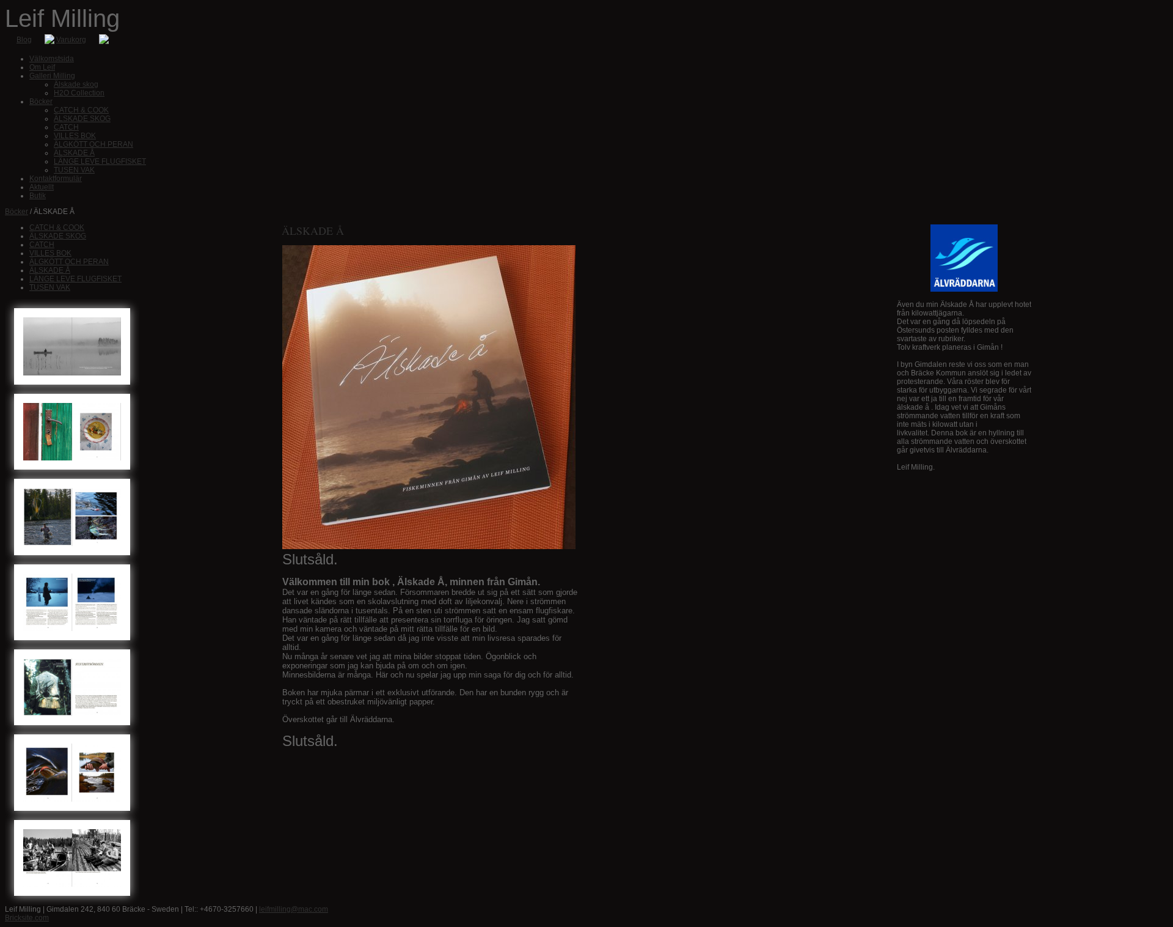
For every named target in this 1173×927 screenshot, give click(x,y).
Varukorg (71, 39)
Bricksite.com (27, 918)
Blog (24, 39)
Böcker (16, 211)
